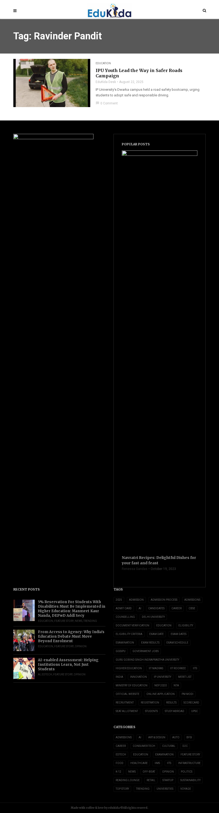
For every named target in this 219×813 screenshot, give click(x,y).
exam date (156, 634)
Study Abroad (174, 711)
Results (171, 702)
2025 (119, 599)
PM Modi (187, 694)
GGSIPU (121, 651)
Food (119, 763)
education (163, 625)
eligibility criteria (129, 634)
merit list (184, 676)
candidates (156, 608)
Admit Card (124, 608)
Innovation (138, 676)
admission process (164, 599)
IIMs (157, 763)
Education (103, 63)
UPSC (194, 711)
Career (121, 745)
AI (39, 674)
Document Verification (132, 625)
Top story (122, 788)
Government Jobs (145, 651)
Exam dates (178, 634)
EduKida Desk (106, 82)
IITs (195, 668)
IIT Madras (156, 668)
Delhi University (153, 616)
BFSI (189, 737)
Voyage (185, 788)
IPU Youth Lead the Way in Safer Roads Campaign (139, 73)
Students (151, 711)
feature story (64, 620)
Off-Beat (149, 771)
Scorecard (191, 702)
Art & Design (156, 737)
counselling (125, 616)
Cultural (168, 745)
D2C (185, 745)
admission (136, 599)
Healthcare (139, 763)
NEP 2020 (160, 685)
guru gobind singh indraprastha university (147, 659)
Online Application (160, 694)
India (119, 676)
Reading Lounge (128, 780)
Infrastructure (189, 763)
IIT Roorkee (178, 668)
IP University (162, 676)
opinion (81, 646)
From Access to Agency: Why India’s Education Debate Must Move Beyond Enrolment (71, 636)
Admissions (124, 737)
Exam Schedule (177, 642)
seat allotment (127, 711)
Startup (167, 780)
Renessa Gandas (134, 569)
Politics (186, 771)
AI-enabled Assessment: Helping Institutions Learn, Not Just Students (68, 664)
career (176, 608)
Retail (151, 780)
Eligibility (185, 625)
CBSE (192, 608)
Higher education (129, 668)
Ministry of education (131, 685)
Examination (125, 642)
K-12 (118, 771)
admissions (192, 599)
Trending (90, 620)
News (78, 620)
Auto (175, 737)
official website (127, 694)
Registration (150, 702)
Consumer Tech (144, 745)
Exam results (150, 642)
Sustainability (190, 780)
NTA (176, 685)
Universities (165, 788)
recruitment (125, 702)
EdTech (47, 674)
